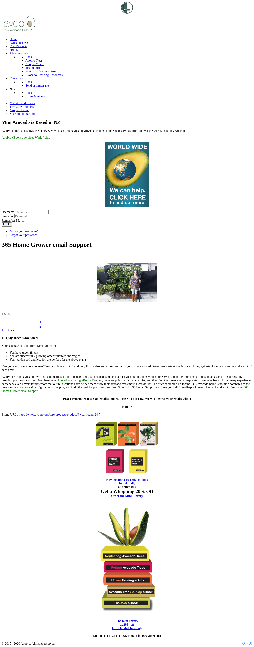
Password (8, 216)
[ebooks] (127, 447)
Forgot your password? (24, 235)
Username (8, 212)
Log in (6, 224)
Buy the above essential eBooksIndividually (127, 481)
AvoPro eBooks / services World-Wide (26, 137)
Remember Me (11, 220)
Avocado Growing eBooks (74, 380)
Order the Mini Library (127, 496)
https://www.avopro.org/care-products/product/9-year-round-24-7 (59, 414)
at (127, 624)
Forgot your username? (24, 231)
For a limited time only (127, 628)
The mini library (127, 621)
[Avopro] (19, 32)
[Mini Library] (127, 613)
